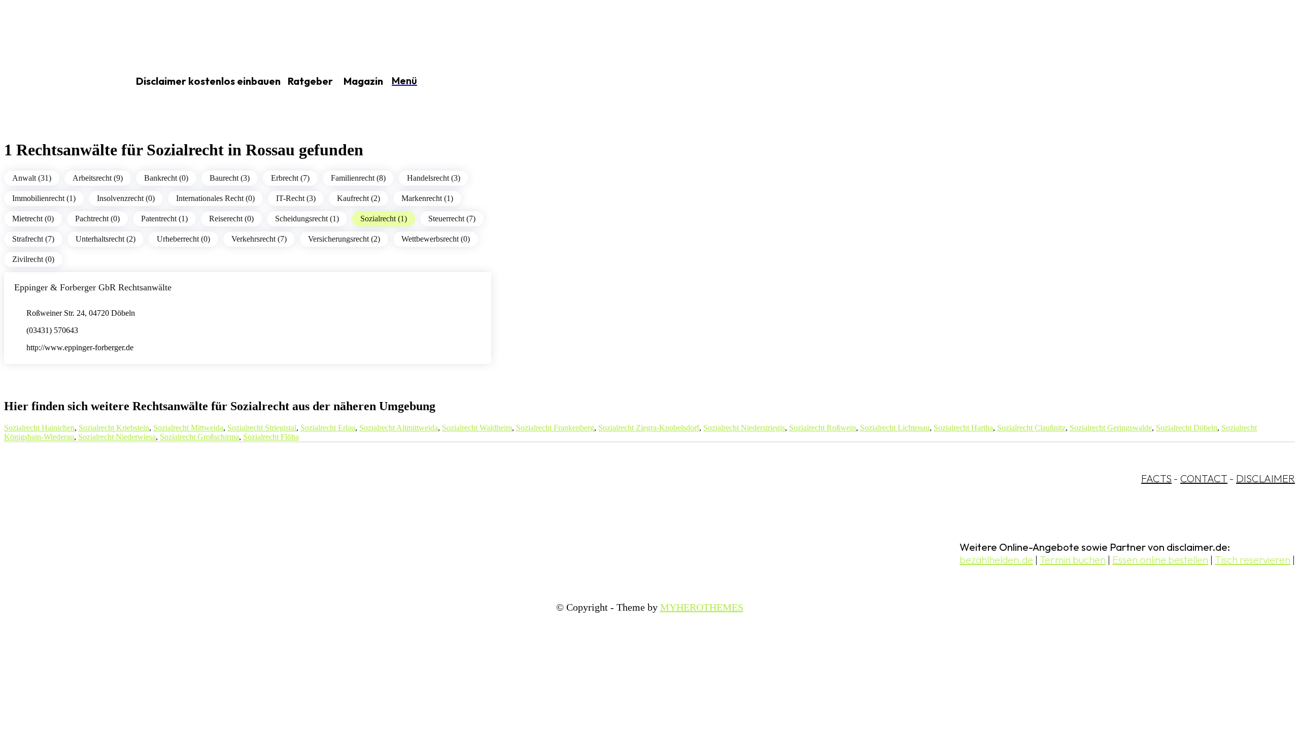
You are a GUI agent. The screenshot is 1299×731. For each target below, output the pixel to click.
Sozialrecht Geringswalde (1111, 427)
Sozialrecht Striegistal (261, 427)
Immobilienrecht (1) (44, 198)
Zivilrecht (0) (33, 259)
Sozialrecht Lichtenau (895, 427)
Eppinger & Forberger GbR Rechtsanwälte (93, 287)
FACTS (1156, 478)
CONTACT (1203, 478)
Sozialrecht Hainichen (39, 427)
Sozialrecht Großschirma (199, 437)
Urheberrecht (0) (183, 239)
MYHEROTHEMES (701, 607)
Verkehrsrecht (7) (259, 239)
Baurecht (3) (230, 178)
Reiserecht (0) (231, 218)
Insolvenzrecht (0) (126, 198)
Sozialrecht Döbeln (1186, 427)
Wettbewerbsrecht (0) (435, 239)
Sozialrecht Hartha (963, 427)
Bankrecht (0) (166, 178)
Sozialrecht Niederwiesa (117, 437)
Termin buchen (1073, 559)
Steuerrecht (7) (451, 218)
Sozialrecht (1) (383, 218)
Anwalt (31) (31, 178)
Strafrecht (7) (33, 239)
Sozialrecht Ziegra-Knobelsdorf (648, 427)
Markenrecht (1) (427, 198)
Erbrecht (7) (290, 178)
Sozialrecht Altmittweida (398, 427)
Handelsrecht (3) (433, 178)
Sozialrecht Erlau (327, 427)
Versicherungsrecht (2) (344, 239)
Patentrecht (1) (164, 218)
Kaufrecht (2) (358, 198)
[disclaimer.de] (55, 82)
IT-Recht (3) (296, 198)
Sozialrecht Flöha (271, 437)
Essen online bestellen (1160, 559)
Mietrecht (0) (33, 218)
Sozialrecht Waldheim (477, 427)
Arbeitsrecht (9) (98, 178)
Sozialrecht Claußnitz (1031, 427)
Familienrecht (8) (358, 178)
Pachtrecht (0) (97, 218)
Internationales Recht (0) (215, 198)
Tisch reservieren (1252, 559)
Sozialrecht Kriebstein (114, 427)
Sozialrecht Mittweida (188, 427)
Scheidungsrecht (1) (307, 218)
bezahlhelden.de (996, 559)
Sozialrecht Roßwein (822, 427)
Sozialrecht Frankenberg (555, 427)
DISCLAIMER (1265, 478)
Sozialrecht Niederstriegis (744, 427)
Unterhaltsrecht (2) (105, 239)
